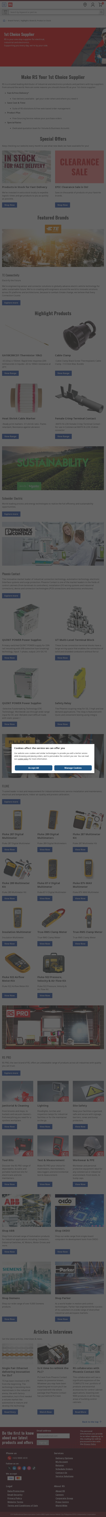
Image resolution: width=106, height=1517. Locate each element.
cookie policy (23, 759)
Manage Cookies (73, 767)
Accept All (33, 767)
